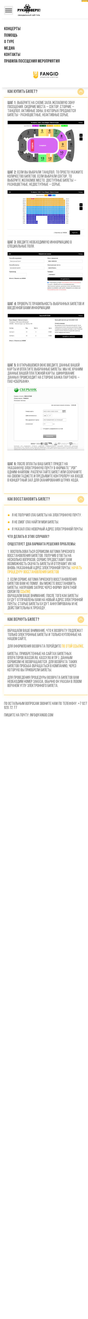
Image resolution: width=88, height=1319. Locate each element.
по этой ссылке (72, 647)
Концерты (12, 29)
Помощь (10, 35)
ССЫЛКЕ (25, 592)
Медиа (9, 48)
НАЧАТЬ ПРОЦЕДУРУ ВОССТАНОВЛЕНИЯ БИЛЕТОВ (44, 570)
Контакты (12, 55)
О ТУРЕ (9, 42)
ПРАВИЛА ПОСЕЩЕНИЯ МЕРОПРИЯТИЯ (32, 61)
